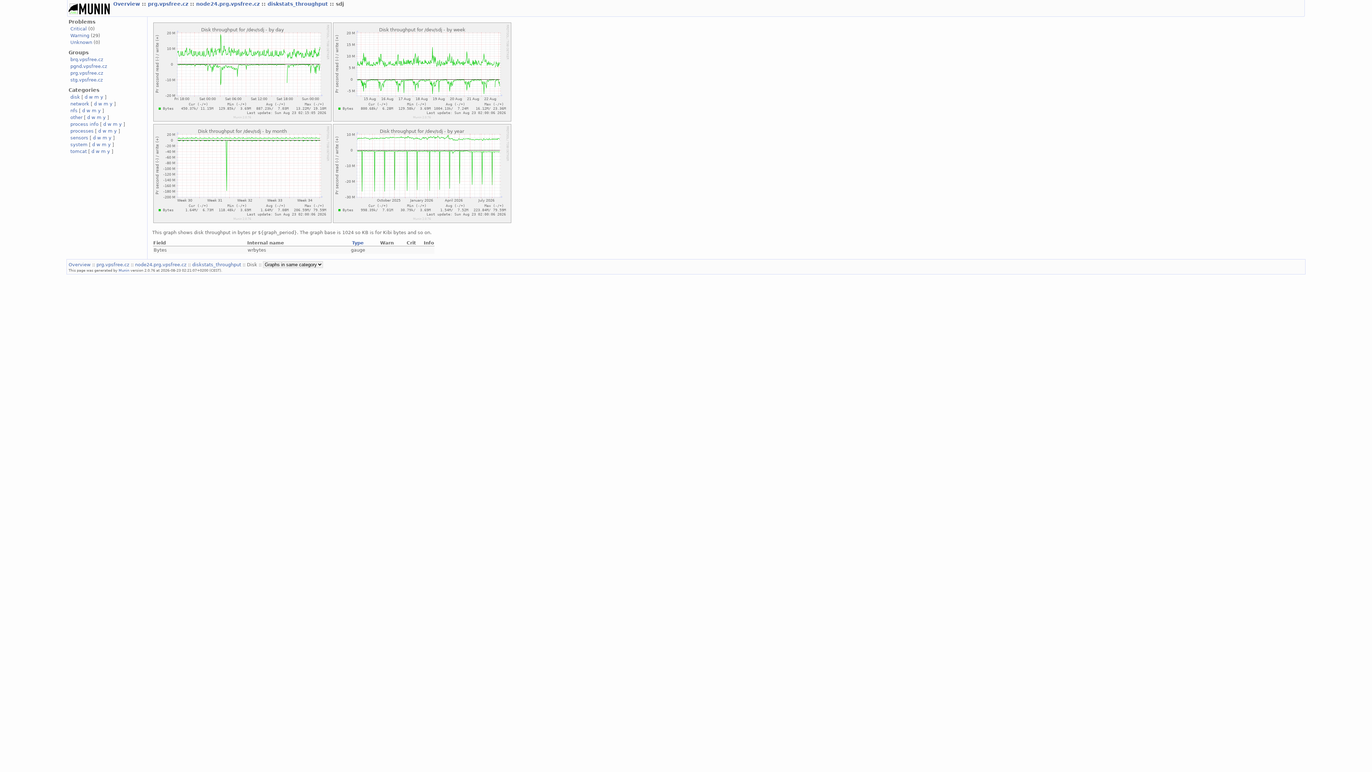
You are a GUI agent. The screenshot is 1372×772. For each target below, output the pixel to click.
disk (75, 97)
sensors (79, 137)
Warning (79, 35)
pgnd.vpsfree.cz (88, 66)
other (76, 117)
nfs (74, 110)
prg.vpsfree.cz (169, 4)
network (79, 104)
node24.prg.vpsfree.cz (229, 4)
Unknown (81, 42)
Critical (78, 28)
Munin (124, 270)
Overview (127, 4)
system (79, 144)
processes (82, 131)
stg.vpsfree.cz (86, 80)
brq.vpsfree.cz (86, 59)
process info (84, 124)
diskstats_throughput (299, 4)
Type (358, 243)
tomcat (78, 151)
